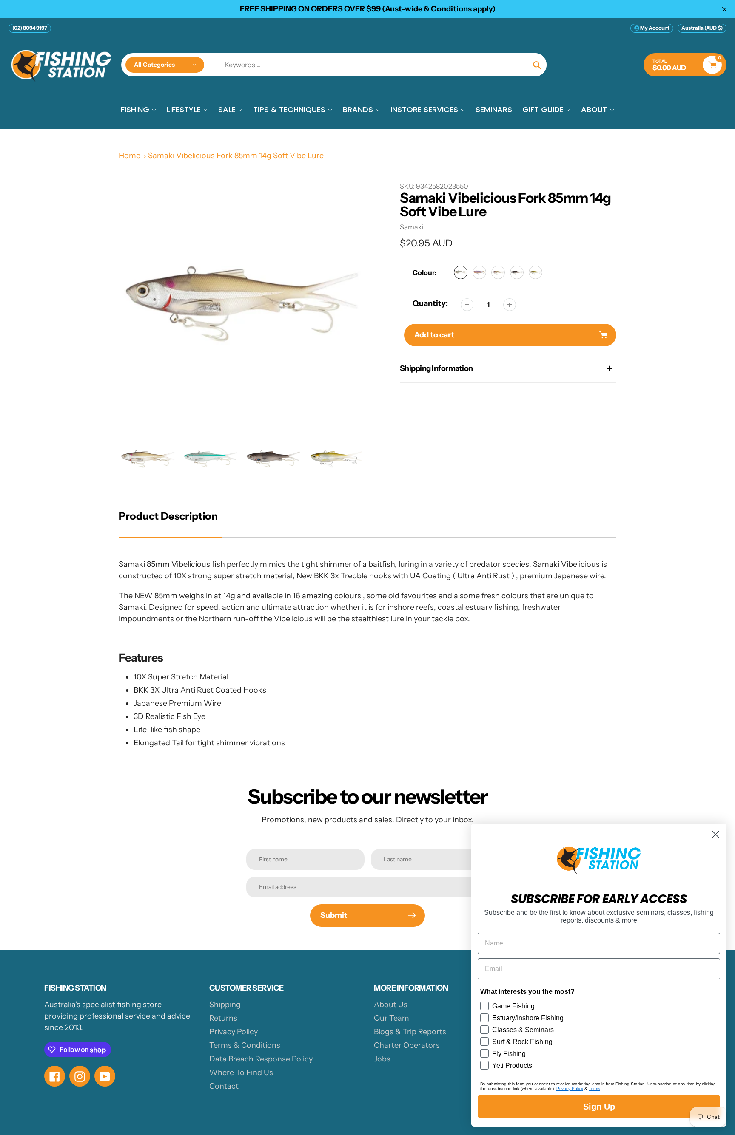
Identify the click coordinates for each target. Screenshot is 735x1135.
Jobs (382, 1059)
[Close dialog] (715, 834)
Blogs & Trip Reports (410, 1031)
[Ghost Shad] (535, 272)
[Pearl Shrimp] (479, 272)
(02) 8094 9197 (29, 28)
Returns (223, 1018)
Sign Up (599, 1106)
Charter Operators (407, 1045)
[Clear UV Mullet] (517, 272)
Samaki (412, 227)
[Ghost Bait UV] (460, 272)
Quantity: (430, 303)
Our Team (391, 1018)
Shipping (225, 1004)
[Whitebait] (498, 272)
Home (129, 155)
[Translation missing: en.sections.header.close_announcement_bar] (724, 9)
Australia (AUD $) (702, 28)
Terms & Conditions (244, 1045)
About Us (390, 1004)
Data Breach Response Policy (261, 1059)
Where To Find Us (241, 1072)
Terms (594, 1088)
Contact (224, 1086)
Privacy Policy (233, 1031)
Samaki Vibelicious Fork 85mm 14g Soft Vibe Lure (236, 155)
